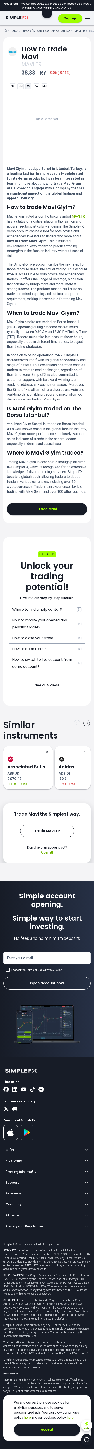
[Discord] (14, 1109)
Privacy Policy (53, 970)
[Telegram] (41, 1090)
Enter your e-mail (20, 958)
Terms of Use (34, 970)
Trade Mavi (47, 509)
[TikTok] (32, 1090)
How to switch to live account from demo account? (42, 663)
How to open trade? (29, 648)
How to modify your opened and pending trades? (39, 624)
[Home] (5, 31)
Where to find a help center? (37, 609)
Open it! (47, 852)
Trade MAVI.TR (47, 830)
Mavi (44, 53)
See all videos (47, 685)
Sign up (70, 18)
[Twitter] (6, 1109)
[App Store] (10, 1139)
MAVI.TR (80, 31)
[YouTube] (23, 1090)
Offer (14, 31)
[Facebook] (6, 1090)
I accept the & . (36, 970)
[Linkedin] (14, 1090)
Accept (47, 1429)
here (28, 1417)
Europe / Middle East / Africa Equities (46, 31)
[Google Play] (27, 1138)
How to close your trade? (33, 638)
